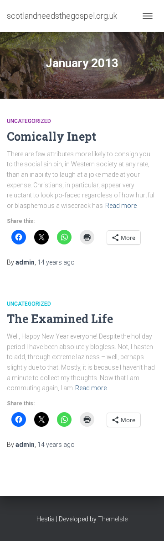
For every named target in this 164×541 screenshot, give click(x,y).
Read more (121, 205)
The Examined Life (60, 318)
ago (56, 262)
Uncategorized (29, 121)
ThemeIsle (113, 519)
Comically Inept (51, 136)
